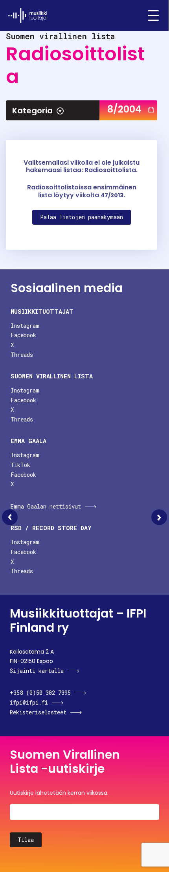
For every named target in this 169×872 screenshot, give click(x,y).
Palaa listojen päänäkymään (81, 217)
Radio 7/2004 (10, 517)
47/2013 (112, 195)
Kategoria (32, 110)
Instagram (25, 325)
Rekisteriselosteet (38, 712)
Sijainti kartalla (37, 670)
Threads (22, 354)
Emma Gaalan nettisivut (46, 506)
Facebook (23, 335)
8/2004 (124, 109)
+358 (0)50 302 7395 (40, 692)
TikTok (20, 465)
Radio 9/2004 (159, 517)
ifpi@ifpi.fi (29, 702)
